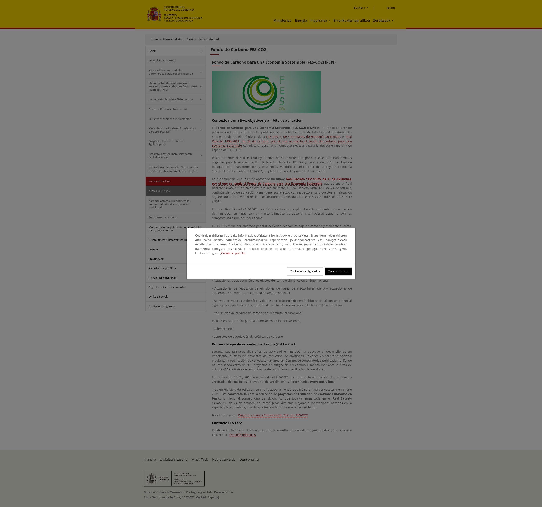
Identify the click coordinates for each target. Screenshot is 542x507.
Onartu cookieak (338, 271)
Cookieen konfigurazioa (305, 271)
